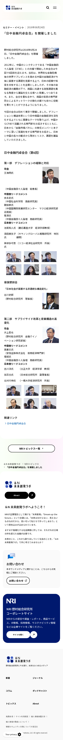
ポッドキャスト (40, 690)
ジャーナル (38, 677)
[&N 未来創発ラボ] (14, 7)
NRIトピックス (31, 463)
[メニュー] (54, 7)
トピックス (11, 703)
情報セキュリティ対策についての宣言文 (22, 726)
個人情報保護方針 (38, 716)
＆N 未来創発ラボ (12, 463)
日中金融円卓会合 (16, 423)
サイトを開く (18, 634)
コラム (9, 690)
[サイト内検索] (47, 7)
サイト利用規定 (22, 716)
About (16, 495)
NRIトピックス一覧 (29, 448)
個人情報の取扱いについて (16, 721)
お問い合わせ (16, 580)
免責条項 (9, 716)
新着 (8, 677)
